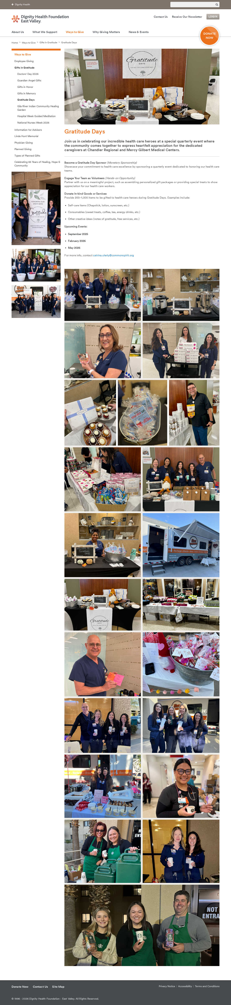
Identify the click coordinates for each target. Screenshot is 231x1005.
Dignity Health (22, 4)
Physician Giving (23, 142)
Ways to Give (75, 32)
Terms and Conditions (207, 986)
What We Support (44, 32)
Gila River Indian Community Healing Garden (38, 108)
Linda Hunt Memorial (26, 136)
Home (15, 42)
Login (212, 16)
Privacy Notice (167, 986)
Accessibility (185, 986)
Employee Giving (24, 61)
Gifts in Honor (25, 86)
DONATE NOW (209, 35)
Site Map (58, 986)
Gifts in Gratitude (48, 42)
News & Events (139, 32)
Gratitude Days (69, 42)
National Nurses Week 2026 (33, 122)
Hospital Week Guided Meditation (36, 116)
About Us (18, 32)
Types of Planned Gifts (27, 155)
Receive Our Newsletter (187, 16)
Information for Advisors (28, 129)
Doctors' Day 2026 (27, 73)
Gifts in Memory (26, 93)
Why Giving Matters (106, 32)
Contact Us (161, 16)
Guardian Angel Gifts (29, 80)
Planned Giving (22, 149)
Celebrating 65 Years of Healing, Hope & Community (37, 163)
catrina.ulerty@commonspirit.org (113, 255)
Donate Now (20, 986)
